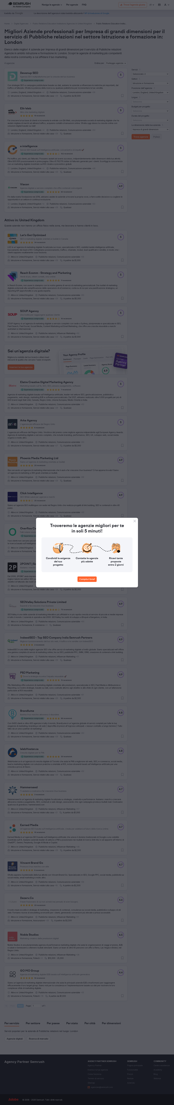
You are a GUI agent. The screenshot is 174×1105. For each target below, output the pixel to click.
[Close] (134, 521)
